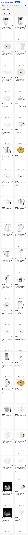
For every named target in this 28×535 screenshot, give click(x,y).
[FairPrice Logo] (6, 2)
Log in (17, 2)
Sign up (11, 2)
